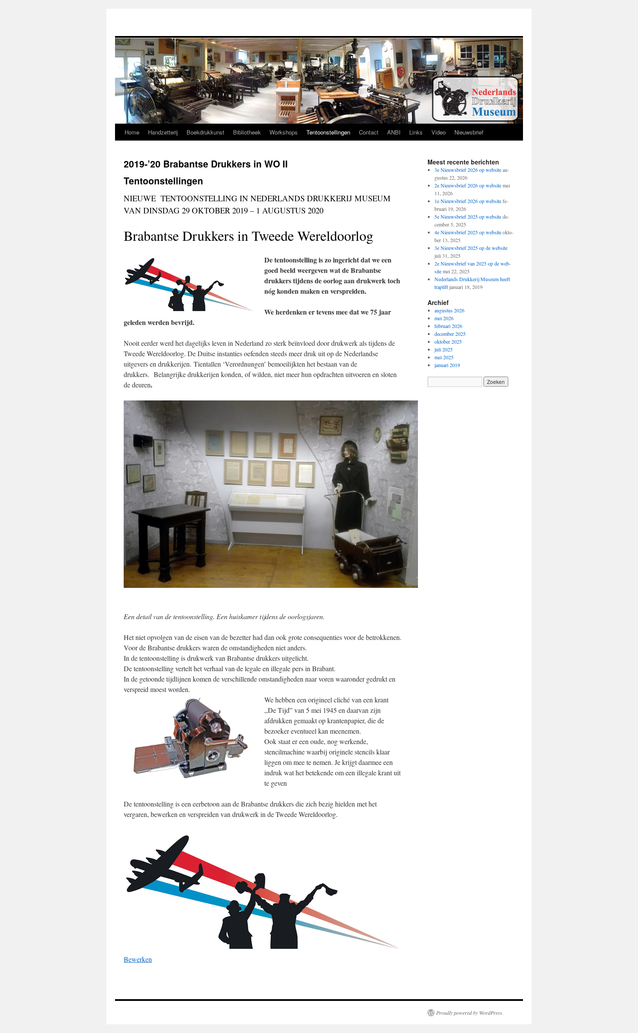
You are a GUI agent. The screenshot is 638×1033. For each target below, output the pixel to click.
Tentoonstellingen (328, 132)
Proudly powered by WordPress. (469, 1012)
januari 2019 (447, 364)
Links (416, 132)
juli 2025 (443, 349)
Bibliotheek (247, 132)
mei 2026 (444, 318)
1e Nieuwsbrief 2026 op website (467, 200)
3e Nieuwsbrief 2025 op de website (470, 247)
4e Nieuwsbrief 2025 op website (467, 232)
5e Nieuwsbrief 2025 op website (467, 216)
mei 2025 (444, 357)
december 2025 (450, 333)
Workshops (284, 132)
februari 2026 (448, 325)
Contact (368, 132)
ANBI (394, 132)
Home (132, 132)
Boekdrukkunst (205, 132)
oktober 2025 (448, 341)
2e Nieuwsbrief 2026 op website (467, 185)
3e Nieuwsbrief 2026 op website (467, 169)
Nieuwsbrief (468, 132)
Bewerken (138, 959)
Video (438, 132)
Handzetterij (163, 132)
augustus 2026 (449, 310)
